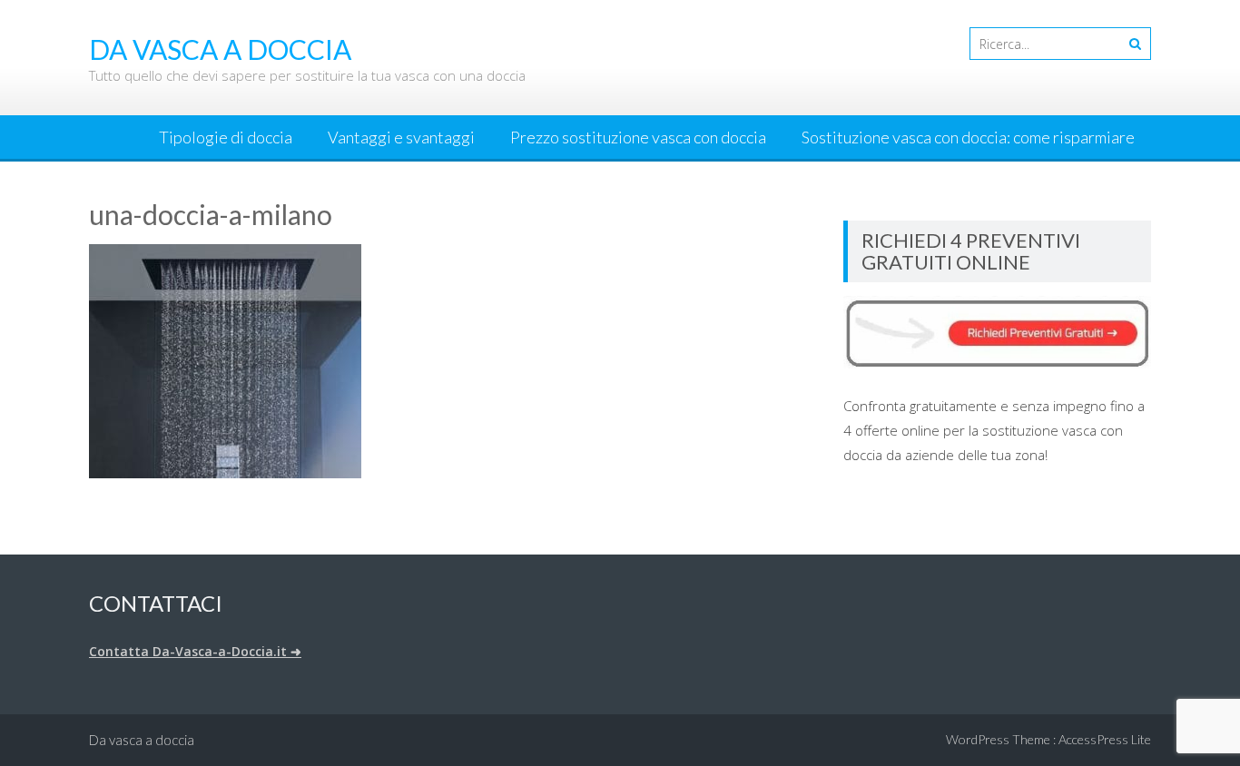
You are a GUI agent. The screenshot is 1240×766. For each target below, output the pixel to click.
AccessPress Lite (1104, 739)
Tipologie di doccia (225, 137)
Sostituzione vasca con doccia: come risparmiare (968, 137)
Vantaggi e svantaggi (401, 137)
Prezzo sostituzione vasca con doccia (638, 137)
